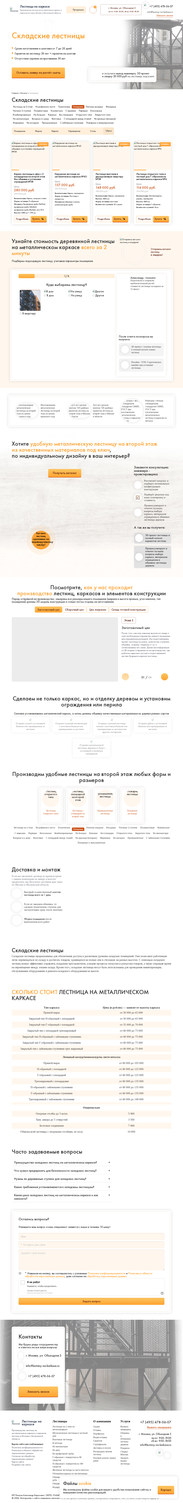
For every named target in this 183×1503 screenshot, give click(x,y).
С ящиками (70, 110)
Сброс (109, 130)
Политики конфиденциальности (106, 1273)
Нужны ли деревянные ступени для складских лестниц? (62, 1179)
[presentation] (164, 676)
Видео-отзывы (100, 1437)
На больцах (39, 114)
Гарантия (97, 1441)
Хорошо (166, 1490)
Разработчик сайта (21, 1464)
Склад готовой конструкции (129, 609)
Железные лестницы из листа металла (70, 1470)
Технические (64, 106)
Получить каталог (65, 473)
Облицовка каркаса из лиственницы (69, 1473)
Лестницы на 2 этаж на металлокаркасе (63, 1428)
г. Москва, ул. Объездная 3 (155, 1433)
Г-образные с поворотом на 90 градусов (66, 1458)
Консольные (96, 110)
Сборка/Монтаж (124, 1453)
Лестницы (59, 1421)
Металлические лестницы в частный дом (70, 1434)
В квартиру (29, 313)
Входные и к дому (40, 118)
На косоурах (33, 122)
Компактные (57, 110)
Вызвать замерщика (125, 1428)
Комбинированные (22, 114)
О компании (102, 1421)
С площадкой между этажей (77, 118)
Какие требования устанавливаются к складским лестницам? (62, 1187)
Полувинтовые (41, 110)
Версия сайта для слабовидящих (27, 1444)
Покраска (125, 1448)
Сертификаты (99, 1444)
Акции (96, 1426)
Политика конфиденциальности (27, 1447)
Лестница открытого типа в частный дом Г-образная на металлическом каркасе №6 (151, 176)
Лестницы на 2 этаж (23, 106)
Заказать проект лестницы (125, 1461)
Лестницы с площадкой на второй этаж (78, 813)
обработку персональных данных (107, 1276)
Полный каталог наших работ (104, 1459)
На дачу (56, 1450)
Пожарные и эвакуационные (100, 122)
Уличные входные (94, 106)
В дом (50, 295)
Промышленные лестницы (105, 812)
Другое (99, 295)
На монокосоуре (21, 118)
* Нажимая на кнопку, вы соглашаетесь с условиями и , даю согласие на (88, 1275)
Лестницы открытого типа (50, 812)
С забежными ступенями (71, 122)
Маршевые (18, 122)
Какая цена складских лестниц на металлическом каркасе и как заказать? (62, 1197)
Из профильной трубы (63, 1453)
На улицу (76, 295)
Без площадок (66, 114)
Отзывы (97, 1430)
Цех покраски (97, 609)
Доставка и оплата (102, 1448)
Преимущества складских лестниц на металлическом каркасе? (62, 1162)
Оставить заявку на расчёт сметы (38, 73)
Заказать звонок (164, 15)
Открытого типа (84, 114)
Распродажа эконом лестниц (102, 1453)
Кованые (52, 114)
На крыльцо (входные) (105, 118)
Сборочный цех (74, 609)
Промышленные (49, 122)
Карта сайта (18, 1461)
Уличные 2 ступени (22, 110)
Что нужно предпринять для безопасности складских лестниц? (62, 1171)
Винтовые (56, 118)
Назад (29, 373)
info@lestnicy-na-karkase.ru (155, 1444)
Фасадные (111, 106)
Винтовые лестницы (62, 1439)
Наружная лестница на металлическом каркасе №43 (71, 175)
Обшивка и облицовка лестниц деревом (125, 1439)
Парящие (83, 110)
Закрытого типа (103, 114)
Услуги (125, 1421)
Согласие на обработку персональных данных (23, 1457)
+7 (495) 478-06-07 (161, 6)
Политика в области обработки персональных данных (27, 1452)
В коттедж (57, 1443)
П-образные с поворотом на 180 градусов (67, 1465)
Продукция (78, 9)
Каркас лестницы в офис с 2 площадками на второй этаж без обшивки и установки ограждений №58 (29, 178)
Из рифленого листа (45, 106)
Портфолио (98, 1433)
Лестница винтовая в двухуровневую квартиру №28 (109, 176)
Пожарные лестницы (132, 812)
